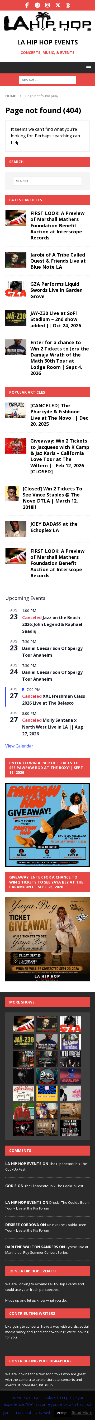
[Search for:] (47, 79)
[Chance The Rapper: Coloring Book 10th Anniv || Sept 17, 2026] (70, 1076)
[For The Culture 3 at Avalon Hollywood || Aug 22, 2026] (70, 1128)
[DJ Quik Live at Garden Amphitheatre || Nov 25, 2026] (23, 1111)
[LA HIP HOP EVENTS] (47, 29)
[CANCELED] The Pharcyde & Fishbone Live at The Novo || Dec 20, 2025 (59, 414)
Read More (82, 1412)
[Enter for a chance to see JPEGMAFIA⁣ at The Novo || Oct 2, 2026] (47, 1059)
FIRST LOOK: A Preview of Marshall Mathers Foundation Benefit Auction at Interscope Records (57, 225)
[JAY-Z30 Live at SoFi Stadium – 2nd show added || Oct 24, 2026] (15, 318)
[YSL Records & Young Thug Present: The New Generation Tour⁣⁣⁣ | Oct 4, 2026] (23, 1093)
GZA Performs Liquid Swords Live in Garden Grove (56, 290)
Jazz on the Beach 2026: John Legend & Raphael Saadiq (52, 624)
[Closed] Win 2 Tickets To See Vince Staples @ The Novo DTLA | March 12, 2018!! (52, 497)
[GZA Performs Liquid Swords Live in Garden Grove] (15, 289)
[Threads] (68, 5)
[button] (88, 67)
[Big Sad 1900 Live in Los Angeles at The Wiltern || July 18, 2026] (70, 1093)
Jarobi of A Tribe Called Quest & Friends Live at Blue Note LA (58, 261)
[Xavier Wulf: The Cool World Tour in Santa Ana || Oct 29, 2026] (47, 1111)
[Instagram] (47, 5)
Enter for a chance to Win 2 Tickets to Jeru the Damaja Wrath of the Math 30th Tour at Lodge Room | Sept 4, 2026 (59, 357)
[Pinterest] (37, 5)
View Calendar (19, 746)
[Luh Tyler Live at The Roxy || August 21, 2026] (23, 1076)
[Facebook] (27, 5)
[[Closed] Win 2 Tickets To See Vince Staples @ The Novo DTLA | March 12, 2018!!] (12, 493)
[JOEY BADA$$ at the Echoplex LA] (15, 529)
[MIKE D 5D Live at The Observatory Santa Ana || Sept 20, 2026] (47, 1093)
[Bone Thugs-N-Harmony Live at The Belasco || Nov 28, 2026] (47, 1076)
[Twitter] (58, 5)
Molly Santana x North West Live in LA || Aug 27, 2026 (52, 727)
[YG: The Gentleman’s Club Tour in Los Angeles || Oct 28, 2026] (70, 1059)
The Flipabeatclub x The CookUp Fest (54, 1185)
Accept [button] (62, 1412)
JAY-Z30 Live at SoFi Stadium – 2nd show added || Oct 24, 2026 (55, 319)
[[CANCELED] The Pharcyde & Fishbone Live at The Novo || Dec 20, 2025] (15, 410)
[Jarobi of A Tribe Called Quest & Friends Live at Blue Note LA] (15, 260)
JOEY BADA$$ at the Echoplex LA (54, 527)
